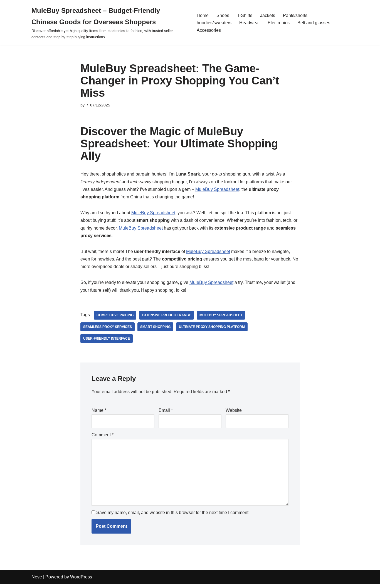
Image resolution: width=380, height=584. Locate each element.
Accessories (209, 30)
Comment (102, 434)
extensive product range (166, 315)
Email (166, 410)
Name (99, 410)
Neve (36, 577)
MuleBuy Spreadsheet (217, 189)
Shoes (222, 15)
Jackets (267, 15)
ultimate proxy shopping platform (212, 327)
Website (234, 410)
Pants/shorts (295, 15)
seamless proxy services (107, 327)
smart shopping (155, 327)
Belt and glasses (313, 22)
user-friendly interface (106, 338)
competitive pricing (115, 315)
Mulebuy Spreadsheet (220, 315)
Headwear (249, 22)
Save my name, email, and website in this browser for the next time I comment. (173, 512)
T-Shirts (244, 15)
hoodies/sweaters (214, 22)
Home (203, 15)
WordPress (81, 577)
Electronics (279, 22)
